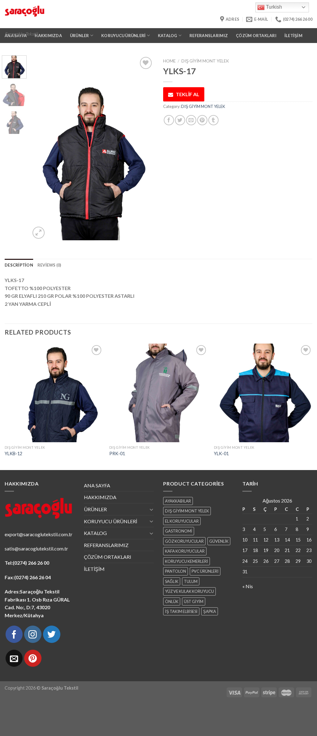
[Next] (143, 147)
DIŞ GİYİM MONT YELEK (205, 60)
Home (169, 60)
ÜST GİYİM (193, 601)
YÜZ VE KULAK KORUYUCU (189, 591)
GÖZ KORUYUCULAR (184, 541)
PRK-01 (117, 453)
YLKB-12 (13, 453)
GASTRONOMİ (178, 530)
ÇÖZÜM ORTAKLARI (256, 35)
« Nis (247, 586)
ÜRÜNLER (95, 509)
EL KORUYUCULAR (182, 521)
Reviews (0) (49, 265)
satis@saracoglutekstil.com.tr (36, 548)
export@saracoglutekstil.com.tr (38, 534)
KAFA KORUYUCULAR (185, 551)
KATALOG (95, 533)
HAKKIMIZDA (100, 497)
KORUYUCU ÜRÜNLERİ (110, 521)
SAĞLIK (171, 581)
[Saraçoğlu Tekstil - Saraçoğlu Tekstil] (92, 14)
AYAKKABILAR (178, 501)
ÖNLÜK (171, 601)
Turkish (273, 7)
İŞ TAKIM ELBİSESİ (181, 611)
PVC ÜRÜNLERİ (205, 571)
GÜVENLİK (218, 541)
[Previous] (40, 147)
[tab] (19, 265)
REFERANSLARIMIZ (208, 35)
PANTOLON (175, 571)
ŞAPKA (209, 611)
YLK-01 (221, 453)
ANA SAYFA (97, 485)
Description (19, 265)
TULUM (191, 581)
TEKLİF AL (187, 94)
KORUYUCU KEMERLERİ (186, 561)
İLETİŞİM (293, 35)
